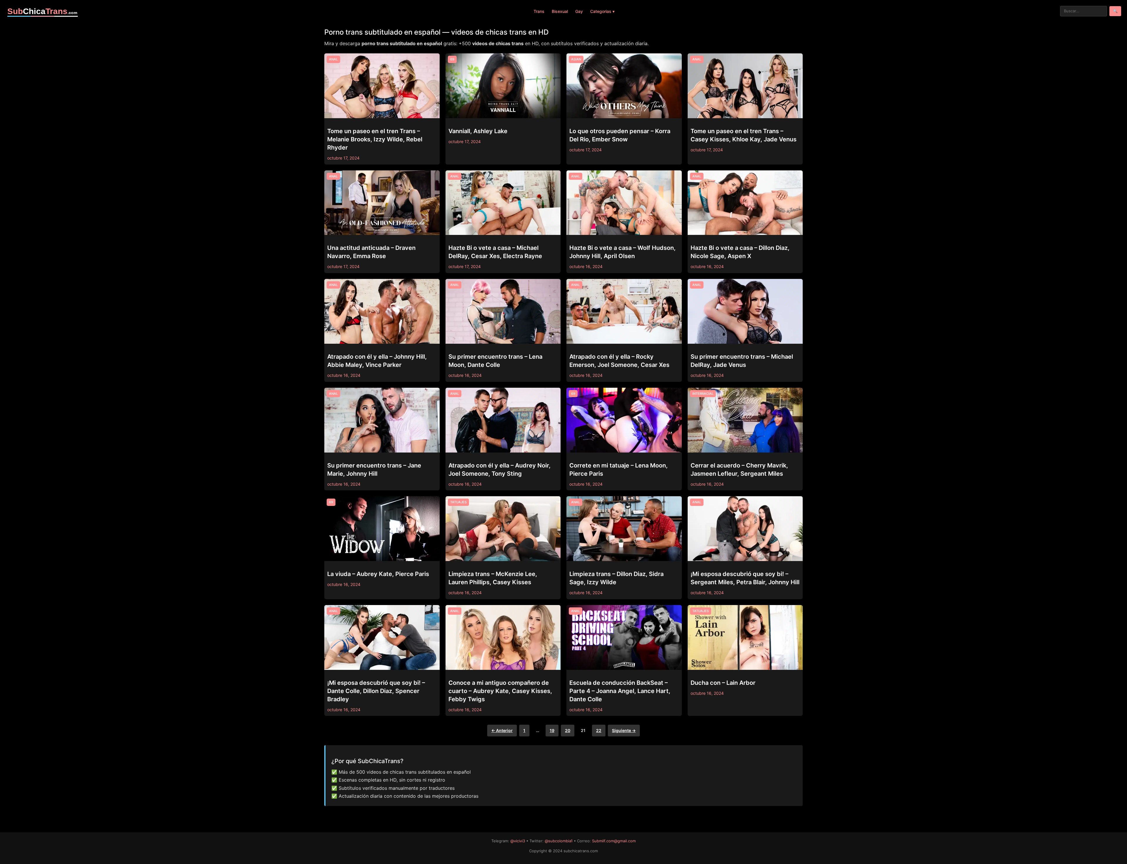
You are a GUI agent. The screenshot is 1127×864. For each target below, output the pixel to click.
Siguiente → (624, 730)
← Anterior (502, 730)
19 (552, 730)
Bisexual (560, 11)
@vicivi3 (517, 840)
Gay (579, 11)
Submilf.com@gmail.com (614, 840)
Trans (539, 11)
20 (567, 730)
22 (598, 730)
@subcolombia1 (559, 840)
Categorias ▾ (602, 11)
